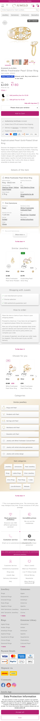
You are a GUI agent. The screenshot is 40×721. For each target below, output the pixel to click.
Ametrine (24, 603)
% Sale (31, 480)
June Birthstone (16, 487)
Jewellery (5, 15)
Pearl (4, 208)
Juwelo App (10, 575)
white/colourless (27, 219)
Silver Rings (11, 480)
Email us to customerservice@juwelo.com (16, 543)
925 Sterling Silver (28, 187)
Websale (26, 487)
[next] (36, 269)
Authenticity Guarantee (10, 569)
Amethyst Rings (6, 631)
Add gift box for (17, 100)
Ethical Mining (29, 575)
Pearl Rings (21, 480)
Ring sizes (10, 572)
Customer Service (10, 566)
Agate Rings (5, 624)
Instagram (14, 685)
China (4, 224)
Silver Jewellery (29, 473)
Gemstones (15, 15)
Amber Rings (5, 628)
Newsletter (29, 578)
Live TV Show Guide (29, 572)
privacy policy (19, 708)
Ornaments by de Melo (27, 195)
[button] (2, 5)
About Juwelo (29, 566)
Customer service (10, 540)
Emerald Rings (6, 600)
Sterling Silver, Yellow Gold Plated (10, 188)
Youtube (9, 685)
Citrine (23, 613)
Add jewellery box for (19, 95)
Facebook (3, 685)
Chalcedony (25, 640)
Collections (25, 15)
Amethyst (24, 600)
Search (37, 10)
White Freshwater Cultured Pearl (27, 209)
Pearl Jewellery (30, 467)
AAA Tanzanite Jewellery (9, 613)
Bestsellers (35, 15)
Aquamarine (25, 609)
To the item (19, 242)
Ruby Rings (5, 603)
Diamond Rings (6, 597)
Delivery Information (10, 578)
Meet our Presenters (29, 569)
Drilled (4, 219)
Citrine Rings (5, 640)
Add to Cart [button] (20, 113)
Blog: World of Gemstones (29, 582)
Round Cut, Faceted (28, 215)
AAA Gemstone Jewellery (10, 609)
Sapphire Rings (6, 606)
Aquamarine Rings (7, 637)
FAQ (10, 582)
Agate (23, 594)
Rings (7, 473)
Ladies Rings (17, 473)
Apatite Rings (5, 634)
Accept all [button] (20, 712)
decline (29, 703)
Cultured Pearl (26, 643)
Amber (23, 628)
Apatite (23, 606)
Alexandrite (24, 597)
